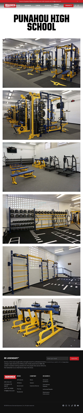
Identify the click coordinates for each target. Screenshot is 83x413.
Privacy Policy (65, 362)
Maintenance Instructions (46, 393)
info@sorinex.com (9, 390)
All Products (20, 380)
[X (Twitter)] (69, 406)
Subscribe (74, 358)
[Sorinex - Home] (9, 377)
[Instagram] (66, 406)
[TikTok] (72, 406)
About (31, 380)
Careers (32, 383)
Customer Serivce (34, 386)
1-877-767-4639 (8, 388)
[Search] (75, 5)
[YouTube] (78, 406)
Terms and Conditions (45, 380)
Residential (20, 392)
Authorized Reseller (48, 389)
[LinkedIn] (75, 406)
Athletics (19, 383)
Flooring (19, 389)
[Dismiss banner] (77, 1)
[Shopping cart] (78, 5)
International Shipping (46, 385)
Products (68, 5)
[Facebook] (63, 406)
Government (20, 386)
